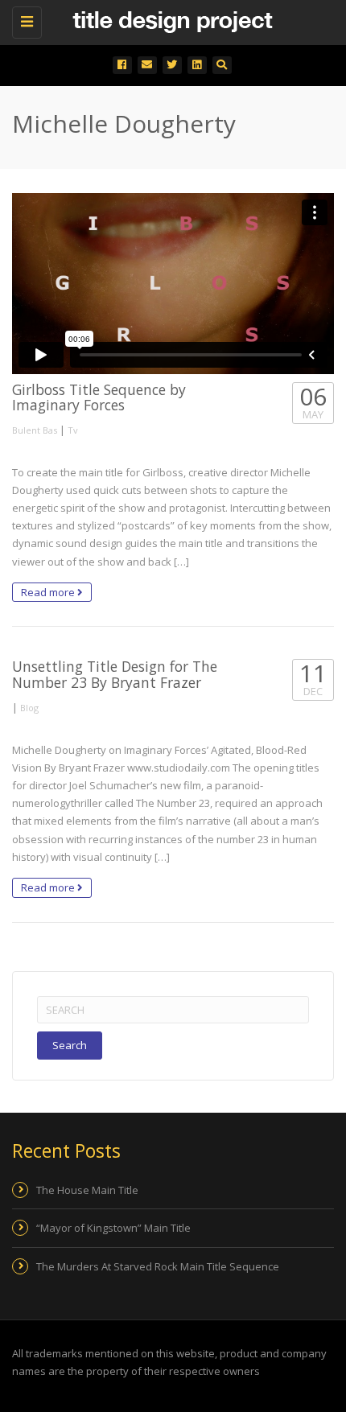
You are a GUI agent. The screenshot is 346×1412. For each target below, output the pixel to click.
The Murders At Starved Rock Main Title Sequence (157, 1266)
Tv (73, 430)
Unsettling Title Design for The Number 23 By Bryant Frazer (114, 674)
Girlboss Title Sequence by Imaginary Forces (99, 397)
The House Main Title (87, 1190)
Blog (29, 708)
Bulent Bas (34, 430)
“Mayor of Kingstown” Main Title (113, 1228)
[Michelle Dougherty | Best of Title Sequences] (169, 20)
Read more (49, 592)
